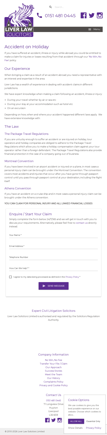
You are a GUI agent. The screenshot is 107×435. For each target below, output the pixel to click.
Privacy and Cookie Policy (53, 385)
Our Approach (53, 367)
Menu (94, 29)
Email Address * (16, 246)
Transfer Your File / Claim (53, 363)
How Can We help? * (19, 268)
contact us (82, 223)
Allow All (76, 421)
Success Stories (53, 371)
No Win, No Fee (53, 360)
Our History (53, 378)
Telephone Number (18, 257)
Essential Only (93, 421)
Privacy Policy (72, 277)
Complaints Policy (53, 381)
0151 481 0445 (56, 15)
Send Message (53, 285)
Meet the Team (53, 374)
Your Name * (15, 235)
